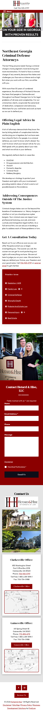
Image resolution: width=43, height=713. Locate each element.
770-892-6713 (24, 634)
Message (8, 435)
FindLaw (32, 708)
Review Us (21, 695)
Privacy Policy (26, 705)
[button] (7, 11)
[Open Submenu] (21, 289)
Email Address (11, 414)
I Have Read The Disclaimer (17, 467)
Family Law (12, 289)
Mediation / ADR (14, 283)
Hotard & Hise (16, 702)
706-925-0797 (23, 8)
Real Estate (12, 318)
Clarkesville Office (22, 586)
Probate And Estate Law (18, 306)
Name (7, 404)
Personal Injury (14, 312)
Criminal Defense (15, 295)
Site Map (16, 705)
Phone (7, 424)
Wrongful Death (14, 301)
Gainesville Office (21, 645)
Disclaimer (8, 462)
